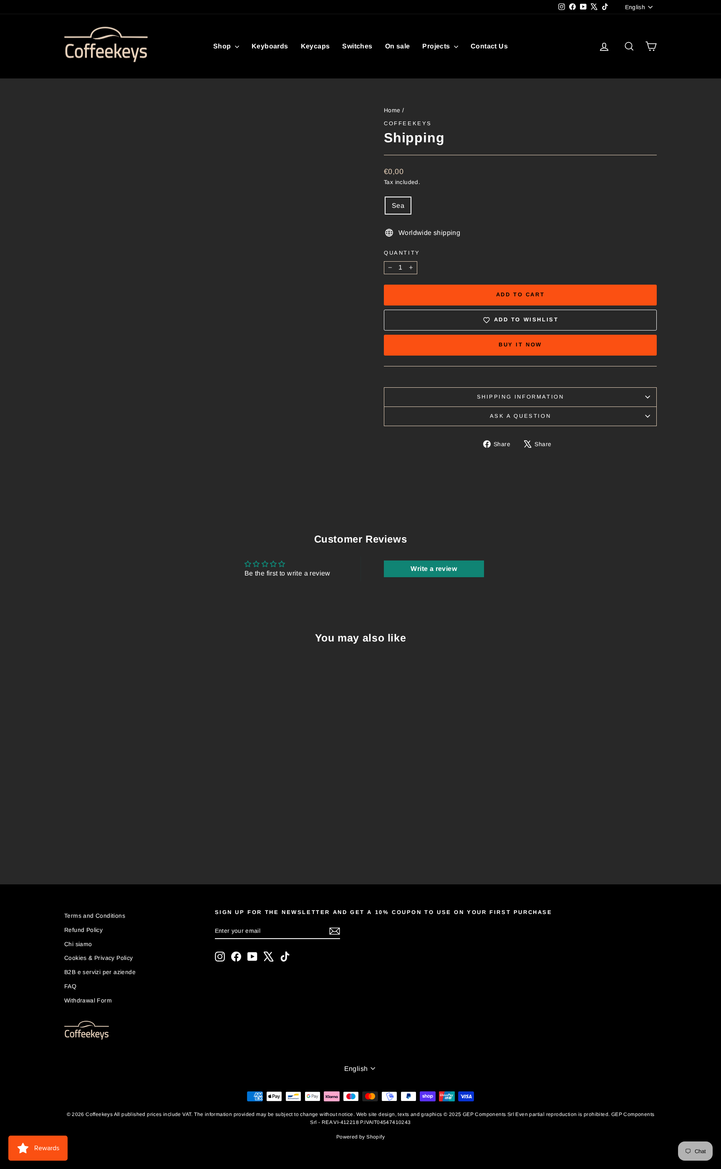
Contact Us (489, 46)
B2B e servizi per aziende (100, 972)
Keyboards (270, 46)
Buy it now (520, 344)
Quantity (402, 253)
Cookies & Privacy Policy (98, 957)
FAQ (70, 986)
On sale (397, 46)
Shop (223, 46)
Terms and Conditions (94, 915)
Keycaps (315, 46)
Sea (398, 205)
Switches (357, 46)
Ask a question (520, 416)
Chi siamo (78, 944)
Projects (437, 46)
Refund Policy (83, 930)
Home (392, 110)
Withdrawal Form (88, 1000)
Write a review (434, 568)
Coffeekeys (408, 123)
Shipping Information (520, 397)
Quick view (135, 796)
